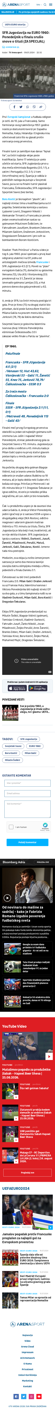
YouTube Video (14, 1026)
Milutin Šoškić (12, 760)
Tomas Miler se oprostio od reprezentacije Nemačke (35, 1299)
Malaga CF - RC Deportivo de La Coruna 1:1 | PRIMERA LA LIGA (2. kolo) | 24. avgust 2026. (36, 1157)
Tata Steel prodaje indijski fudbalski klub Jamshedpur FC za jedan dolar (36, 967)
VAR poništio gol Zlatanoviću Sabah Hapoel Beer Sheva (35, 1134)
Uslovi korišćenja (27, 1375)
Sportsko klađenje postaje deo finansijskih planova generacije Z (36, 983)
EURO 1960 (35, 746)
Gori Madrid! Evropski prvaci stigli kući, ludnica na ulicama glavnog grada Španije (35, 1280)
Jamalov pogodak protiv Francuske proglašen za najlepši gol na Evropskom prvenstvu (27, 1238)
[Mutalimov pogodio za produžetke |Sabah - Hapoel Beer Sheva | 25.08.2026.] (27, 1046)
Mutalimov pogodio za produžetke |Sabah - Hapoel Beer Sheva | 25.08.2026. (26, 1074)
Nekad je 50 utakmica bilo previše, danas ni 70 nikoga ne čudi (37, 1000)
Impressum (27, 1352)
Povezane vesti (13, 699)
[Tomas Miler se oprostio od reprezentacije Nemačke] (10, 1300)
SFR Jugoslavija (28, 739)
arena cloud (27, 1346)
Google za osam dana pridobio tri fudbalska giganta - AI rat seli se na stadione (35, 949)
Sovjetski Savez (13, 746)
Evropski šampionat (19, 117)
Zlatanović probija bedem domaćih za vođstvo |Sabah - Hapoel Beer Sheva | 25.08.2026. (35, 1114)
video (27, 1341)
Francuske (42, 262)
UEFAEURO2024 (15, 1188)
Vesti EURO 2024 (11, 1227)
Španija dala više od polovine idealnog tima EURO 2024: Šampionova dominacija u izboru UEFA (35, 1259)
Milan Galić (30, 753)
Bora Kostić (8, 199)
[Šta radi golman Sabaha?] (10, 1091)
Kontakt (27, 1386)
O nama (27, 1363)
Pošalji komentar (27, 842)
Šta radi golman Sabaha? (34, 1088)
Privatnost (27, 1369)
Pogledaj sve (43, 862)
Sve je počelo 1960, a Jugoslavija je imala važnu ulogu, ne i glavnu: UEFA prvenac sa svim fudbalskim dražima (36, 709)
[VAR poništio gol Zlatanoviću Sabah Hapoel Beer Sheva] (10, 1134)
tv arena (15, 1406)
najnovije (27, 1335)
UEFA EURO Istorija (15, 24)
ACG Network (27, 1358)
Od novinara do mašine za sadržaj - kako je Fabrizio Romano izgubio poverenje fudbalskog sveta (23, 914)
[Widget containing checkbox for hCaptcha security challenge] (29, 827)
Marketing (27, 1380)
